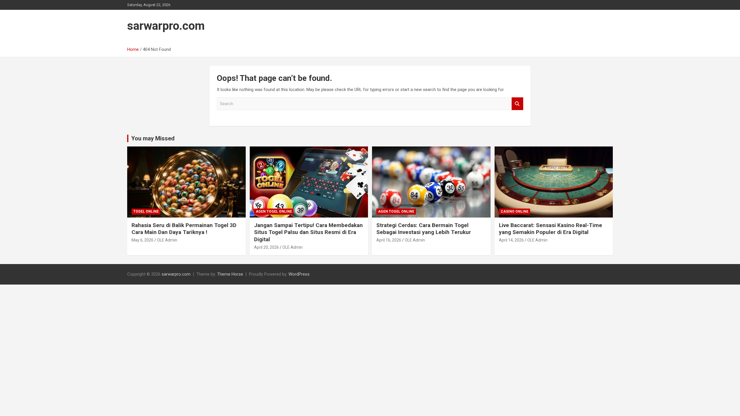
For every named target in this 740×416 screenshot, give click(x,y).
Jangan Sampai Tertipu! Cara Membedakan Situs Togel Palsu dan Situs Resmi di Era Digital (308, 232)
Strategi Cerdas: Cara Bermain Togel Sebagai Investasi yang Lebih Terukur (423, 229)
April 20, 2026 (266, 247)
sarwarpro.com (166, 26)
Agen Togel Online (274, 211)
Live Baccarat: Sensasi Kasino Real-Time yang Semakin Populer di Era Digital (550, 229)
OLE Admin (167, 240)
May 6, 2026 (142, 240)
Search (517, 103)
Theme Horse (230, 274)
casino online (514, 211)
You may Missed (153, 138)
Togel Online (146, 211)
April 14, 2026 (511, 240)
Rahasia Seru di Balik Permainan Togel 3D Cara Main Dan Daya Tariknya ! (184, 229)
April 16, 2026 (388, 240)
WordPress (299, 274)
